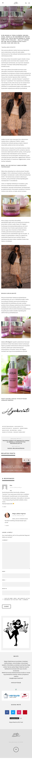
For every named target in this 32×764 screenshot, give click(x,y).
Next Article (16, 446)
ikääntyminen (24, 428)
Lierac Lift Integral (8, 432)
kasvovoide (6, 430)
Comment (5, 540)
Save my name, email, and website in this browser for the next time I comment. (17, 599)
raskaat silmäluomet (19, 432)
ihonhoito (16, 428)
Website (4, 588)
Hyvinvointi (18, 19)
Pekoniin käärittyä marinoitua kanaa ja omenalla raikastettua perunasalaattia (16, 442)
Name (4, 571)
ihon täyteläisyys (7, 428)
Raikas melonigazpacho (16, 448)
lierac (20, 430)
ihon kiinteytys (19, 426)
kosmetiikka (13, 430)
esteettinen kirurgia (8, 426)
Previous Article (16, 438)
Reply (5, 506)
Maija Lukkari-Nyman (8, 19)
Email (4, 580)
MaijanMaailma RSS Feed (16, 722)
